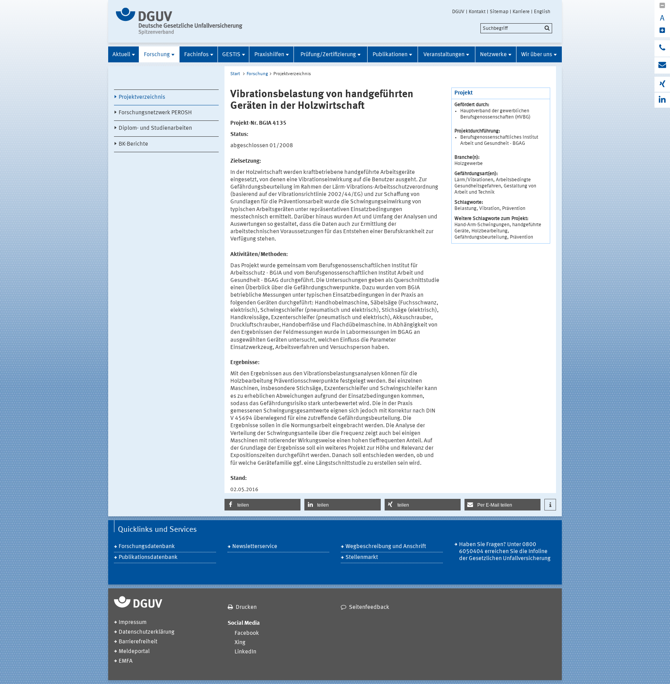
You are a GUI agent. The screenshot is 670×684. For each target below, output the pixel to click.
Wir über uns (536, 55)
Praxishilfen (269, 55)
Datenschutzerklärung (146, 632)
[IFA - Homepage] (181, 21)
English (542, 12)
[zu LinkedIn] (662, 100)
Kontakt (477, 12)
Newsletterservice (254, 547)
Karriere (521, 12)
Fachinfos (196, 55)
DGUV (458, 12)
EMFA (126, 661)
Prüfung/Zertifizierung (328, 55)
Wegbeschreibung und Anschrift (385, 547)
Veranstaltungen (444, 55)
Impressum (133, 623)
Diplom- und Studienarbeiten (155, 128)
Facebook (247, 633)
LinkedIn (245, 652)
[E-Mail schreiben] (662, 65)
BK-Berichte (133, 144)
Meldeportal (134, 652)
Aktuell (121, 55)
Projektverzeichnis (142, 97)
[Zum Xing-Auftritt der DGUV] (662, 84)
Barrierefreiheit (138, 642)
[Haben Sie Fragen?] (662, 48)
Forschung (157, 55)
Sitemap (499, 12)
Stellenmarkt (361, 557)
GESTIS (231, 55)
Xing (240, 643)
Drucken (246, 607)
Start (235, 74)
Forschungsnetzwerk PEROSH (155, 113)
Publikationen (390, 55)
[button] (262, 504)
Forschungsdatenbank (147, 547)
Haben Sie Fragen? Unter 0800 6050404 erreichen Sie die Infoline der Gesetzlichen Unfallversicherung (505, 552)
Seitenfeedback (369, 607)
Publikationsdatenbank (148, 557)
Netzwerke (493, 55)
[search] (516, 28)
